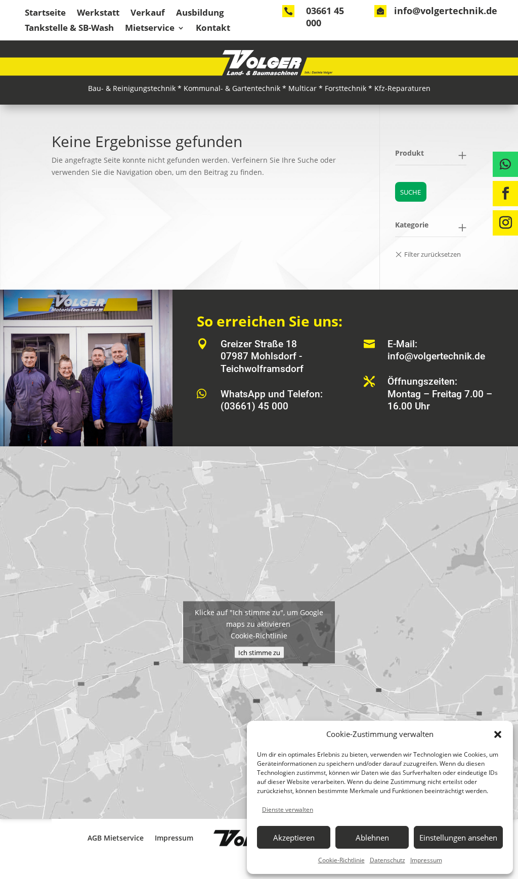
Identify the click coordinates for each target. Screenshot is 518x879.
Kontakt (213, 28)
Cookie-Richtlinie (341, 860)
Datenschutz (387, 860)
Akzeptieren (294, 837)
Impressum (426, 860)
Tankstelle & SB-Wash (69, 28)
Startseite (45, 13)
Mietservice (150, 28)
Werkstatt (98, 13)
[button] (498, 734)
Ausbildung (200, 13)
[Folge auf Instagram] (505, 223)
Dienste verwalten (287, 809)
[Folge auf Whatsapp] (505, 164)
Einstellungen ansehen (458, 837)
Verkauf (148, 13)
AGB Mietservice (116, 838)
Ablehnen (372, 837)
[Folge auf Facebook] (505, 193)
